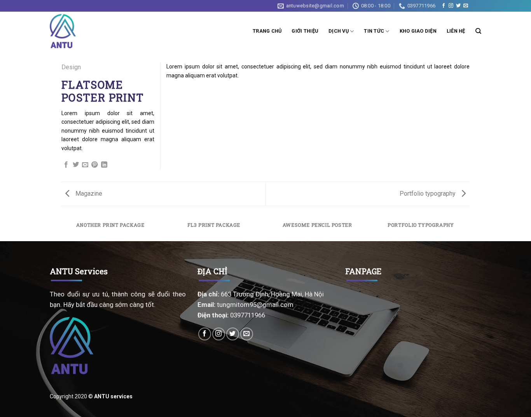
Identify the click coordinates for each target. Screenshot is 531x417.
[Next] (468, 229)
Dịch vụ (338, 31)
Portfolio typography (428, 193)
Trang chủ (267, 31)
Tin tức (374, 31)
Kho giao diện (418, 31)
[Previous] (63, 229)
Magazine (88, 193)
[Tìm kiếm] (478, 31)
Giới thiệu (305, 31)
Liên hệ (456, 31)
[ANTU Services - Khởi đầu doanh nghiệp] (64, 31)
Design (71, 67)
